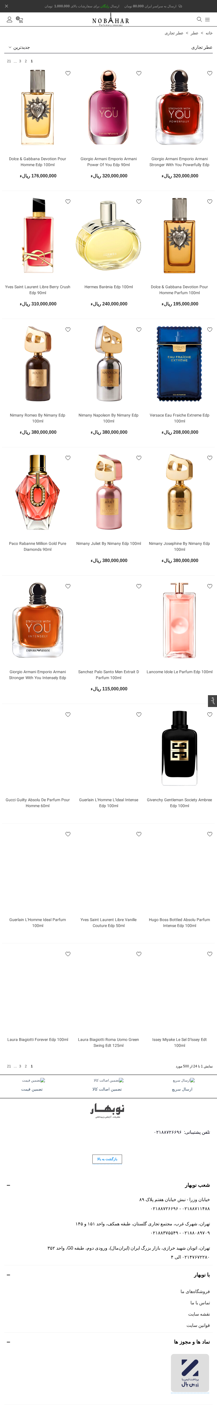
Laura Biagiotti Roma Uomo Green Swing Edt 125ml (108, 1043)
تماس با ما (200, 1302)
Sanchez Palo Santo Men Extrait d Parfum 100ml (108, 675)
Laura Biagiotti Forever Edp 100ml (37, 1040)
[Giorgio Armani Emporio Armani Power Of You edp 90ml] (108, 107)
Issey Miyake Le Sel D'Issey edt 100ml (179, 1043)
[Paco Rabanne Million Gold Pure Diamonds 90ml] (37, 492)
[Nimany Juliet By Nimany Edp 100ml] (108, 492)
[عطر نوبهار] (111, 19)
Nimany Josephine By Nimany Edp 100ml (179, 547)
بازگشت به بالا (107, 1159)
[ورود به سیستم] (9, 19)
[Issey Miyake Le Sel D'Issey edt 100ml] (179, 988)
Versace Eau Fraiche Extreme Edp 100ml (179, 418)
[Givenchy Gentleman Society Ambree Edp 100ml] (179, 749)
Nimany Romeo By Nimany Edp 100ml (37, 418)
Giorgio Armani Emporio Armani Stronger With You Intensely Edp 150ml (37, 678)
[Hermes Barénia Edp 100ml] (108, 236)
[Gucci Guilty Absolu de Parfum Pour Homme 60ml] (37, 749)
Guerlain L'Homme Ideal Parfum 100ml (37, 923)
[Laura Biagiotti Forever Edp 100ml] (37, 988)
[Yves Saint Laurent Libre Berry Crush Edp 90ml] (37, 236)
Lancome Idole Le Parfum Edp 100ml (179, 672)
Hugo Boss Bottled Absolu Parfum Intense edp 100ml (179, 923)
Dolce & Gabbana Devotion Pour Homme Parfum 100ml (179, 290)
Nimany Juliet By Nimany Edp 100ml (108, 544)
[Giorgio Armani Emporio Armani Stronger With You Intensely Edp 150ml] (37, 620)
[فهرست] (207, 19)
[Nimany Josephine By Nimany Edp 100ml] (179, 492)
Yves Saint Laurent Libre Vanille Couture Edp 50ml (108, 923)
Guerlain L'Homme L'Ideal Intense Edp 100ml (108, 803)
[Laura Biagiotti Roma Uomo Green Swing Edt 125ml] (108, 988)
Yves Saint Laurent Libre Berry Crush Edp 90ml (37, 290)
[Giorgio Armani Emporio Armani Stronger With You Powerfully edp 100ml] (179, 107)
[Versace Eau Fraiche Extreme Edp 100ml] (179, 364)
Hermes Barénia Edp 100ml (108, 287)
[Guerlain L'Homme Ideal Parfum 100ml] (37, 868)
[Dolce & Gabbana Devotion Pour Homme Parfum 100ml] (179, 236)
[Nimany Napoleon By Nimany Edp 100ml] (108, 364)
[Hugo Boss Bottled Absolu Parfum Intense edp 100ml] (179, 868)
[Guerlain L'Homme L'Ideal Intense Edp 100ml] (108, 749)
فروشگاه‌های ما (195, 1291)
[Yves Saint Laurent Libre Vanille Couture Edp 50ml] (108, 868)
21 (9, 61)
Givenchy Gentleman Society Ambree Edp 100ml (179, 803)
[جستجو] (199, 19)
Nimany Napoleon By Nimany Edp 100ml (108, 418)
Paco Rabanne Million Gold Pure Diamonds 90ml (37, 547)
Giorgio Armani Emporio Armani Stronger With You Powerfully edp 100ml (179, 165)
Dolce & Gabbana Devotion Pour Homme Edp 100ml (37, 162)
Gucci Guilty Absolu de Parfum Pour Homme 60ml (38, 803)
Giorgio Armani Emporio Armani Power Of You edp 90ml (109, 162)
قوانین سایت (198, 1325)
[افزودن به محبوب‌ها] (210, 73)
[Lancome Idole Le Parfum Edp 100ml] (179, 620)
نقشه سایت (199, 1314)
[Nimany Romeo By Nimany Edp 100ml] (37, 364)
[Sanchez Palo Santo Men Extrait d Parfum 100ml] (108, 620)
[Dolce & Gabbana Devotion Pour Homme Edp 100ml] (37, 107)
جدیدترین (21, 47)
